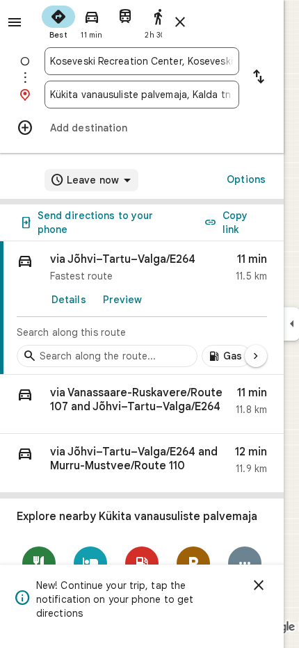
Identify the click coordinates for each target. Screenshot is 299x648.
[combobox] (142, 61)
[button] (142, 404)
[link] (142, 308)
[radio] (58, 21)
